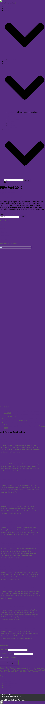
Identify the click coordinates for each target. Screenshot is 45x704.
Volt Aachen (8, 682)
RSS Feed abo (5, 691)
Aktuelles (7, 9)
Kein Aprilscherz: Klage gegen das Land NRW (21, 422)
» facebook (4, 228)
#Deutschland (13, 120)
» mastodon (4, 236)
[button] (24, 58)
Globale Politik (13, 122)
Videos (7, 61)
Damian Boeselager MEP (13, 680)
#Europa (11, 116)
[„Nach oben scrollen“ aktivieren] (1, 702)
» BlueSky (3, 232)
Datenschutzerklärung (12, 696)
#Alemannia (13, 127)
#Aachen (11, 125)
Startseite (8, 7)
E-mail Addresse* (6, 654)
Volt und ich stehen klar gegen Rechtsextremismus (23, 411)
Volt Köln (7, 687)
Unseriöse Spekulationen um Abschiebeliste (18, 628)
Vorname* (4, 650)
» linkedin (3, 225)
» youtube (3, 239)
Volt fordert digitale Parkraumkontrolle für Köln (20, 588)
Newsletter (12, 59)
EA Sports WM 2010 (12, 197)
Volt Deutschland (10, 684)
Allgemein (3, 193)
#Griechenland (13, 118)
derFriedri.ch (12, 193)
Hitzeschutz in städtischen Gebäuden (15, 607)
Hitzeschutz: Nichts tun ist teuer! (13, 461)
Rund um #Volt (14, 114)
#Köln (10, 123)
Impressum (8, 695)
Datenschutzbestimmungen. (26, 658)
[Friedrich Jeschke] (7, 1)
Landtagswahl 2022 (15, 178)
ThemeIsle (21, 700)
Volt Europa (8, 685)
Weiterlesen (4, 211)
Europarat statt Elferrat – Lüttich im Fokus (20, 426)
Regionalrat (12, 112)
